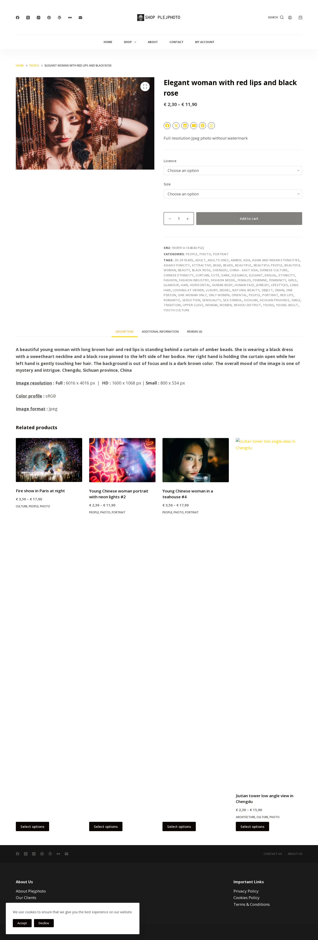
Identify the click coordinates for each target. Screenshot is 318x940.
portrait (270, 295)
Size (167, 184)
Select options (32, 826)
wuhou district (247, 305)
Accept (22, 923)
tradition (172, 305)
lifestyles (279, 285)
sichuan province (274, 300)
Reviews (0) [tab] (194, 332)
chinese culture (274, 270)
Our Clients (26, 897)
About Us (295, 854)
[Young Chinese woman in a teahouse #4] (195, 460)
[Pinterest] (49, 17)
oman (279, 290)
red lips (287, 295)
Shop (128, 42)
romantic (172, 300)
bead (217, 265)
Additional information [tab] (160, 332)
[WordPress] (59, 17)
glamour (171, 285)
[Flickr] (70, 17)
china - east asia (244, 270)
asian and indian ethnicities (276, 260)
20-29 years (184, 260)
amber (236, 260)
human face (244, 285)
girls (292, 280)
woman (211, 305)
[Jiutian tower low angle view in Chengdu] (269, 612)
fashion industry (194, 280)
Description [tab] (124, 332)
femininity (277, 280)
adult (200, 260)
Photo (205, 254)
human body (222, 285)
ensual (271, 275)
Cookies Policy (246, 897)
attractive (201, 265)
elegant (256, 275)
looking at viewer (188, 290)
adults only (218, 260)
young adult (287, 305)
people (254, 295)
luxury (212, 290)
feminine (260, 280)
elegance (239, 275)
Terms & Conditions (251, 904)
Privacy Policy (246, 891)
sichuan (251, 300)
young (268, 305)
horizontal (200, 285)
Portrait (221, 254)
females (244, 280)
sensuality (211, 300)
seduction (191, 300)
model (225, 290)
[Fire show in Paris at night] (49, 460)
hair (184, 285)
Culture (21, 506)
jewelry (262, 285)
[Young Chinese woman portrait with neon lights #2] (122, 460)
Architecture (245, 817)
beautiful (243, 265)
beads (228, 265)
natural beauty (246, 290)
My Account (204, 42)
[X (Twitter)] (28, 17)
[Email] (80, 17)
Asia (246, 260)
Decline (44, 923)
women (226, 305)
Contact (176, 42)
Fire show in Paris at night (40, 490)
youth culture (176, 310)
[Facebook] (17, 17)
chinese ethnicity (179, 275)
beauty (184, 270)
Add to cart (249, 218)
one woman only (192, 295)
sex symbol (232, 300)
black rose (201, 270)
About (153, 42)
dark (225, 275)
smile (295, 300)
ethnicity (287, 275)
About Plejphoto (31, 891)
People (192, 254)
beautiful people (268, 265)
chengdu (220, 270)
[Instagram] (38, 17)
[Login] (290, 17)
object (267, 290)
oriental (239, 295)
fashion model (223, 280)
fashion (170, 280)
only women (219, 295)
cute (215, 275)
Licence (170, 160)
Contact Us (273, 854)
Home (108, 42)
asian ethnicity (177, 265)
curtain (202, 275)
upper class (193, 305)
